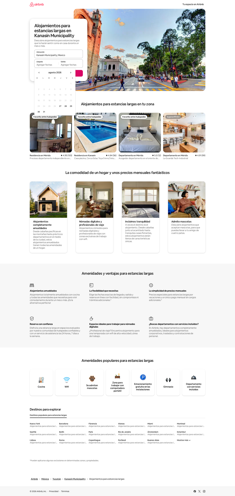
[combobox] (58, 55)
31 (44, 112)
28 (65, 106)
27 (60, 106)
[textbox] (46, 64)
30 (39, 112)
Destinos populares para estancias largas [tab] (48, 415)
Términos (65, 491)
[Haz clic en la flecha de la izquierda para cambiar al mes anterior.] (39, 72)
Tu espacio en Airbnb (193, 4)
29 (71, 106)
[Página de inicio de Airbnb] (37, 4)
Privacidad (53, 491)
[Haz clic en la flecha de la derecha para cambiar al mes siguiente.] (70, 72)
